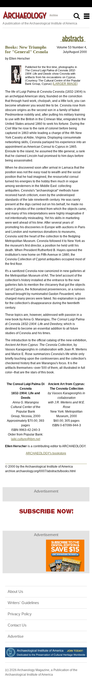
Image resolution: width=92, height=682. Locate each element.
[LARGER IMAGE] (65, 84)
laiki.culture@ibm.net (25, 439)
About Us (15, 592)
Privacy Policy (20, 614)
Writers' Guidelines (23, 603)
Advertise (16, 636)
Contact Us (17, 625)
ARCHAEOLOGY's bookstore (46, 453)
